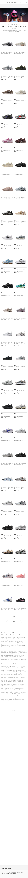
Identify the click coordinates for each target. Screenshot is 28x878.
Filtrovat (14, 5)
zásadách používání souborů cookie (9, 873)
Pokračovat (4, 875)
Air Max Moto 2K (17, 24)
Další (14, 621)
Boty (8, 24)
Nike (12, 24)
